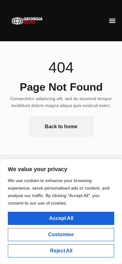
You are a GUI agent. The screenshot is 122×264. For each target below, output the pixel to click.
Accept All (61, 218)
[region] (61, 211)
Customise (61, 234)
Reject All (61, 250)
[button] (112, 21)
